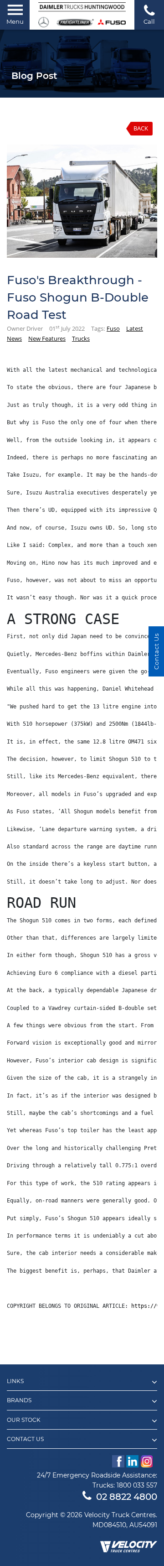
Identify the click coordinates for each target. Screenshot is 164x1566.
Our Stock (24, 1420)
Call (149, 21)
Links (15, 1381)
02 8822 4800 (126, 1496)
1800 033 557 (137, 1485)
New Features (47, 338)
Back (140, 128)
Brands (19, 1400)
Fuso (113, 328)
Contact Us (25, 1439)
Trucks (81, 338)
